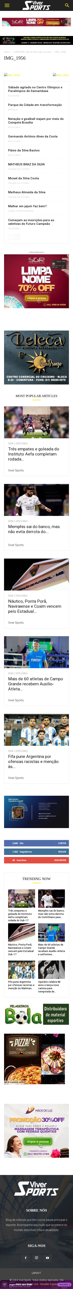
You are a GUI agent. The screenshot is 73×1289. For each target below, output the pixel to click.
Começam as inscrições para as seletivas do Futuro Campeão (31, 222)
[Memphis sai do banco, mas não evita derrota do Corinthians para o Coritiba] (36, 500)
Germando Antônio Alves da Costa (33, 136)
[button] (6, 5)
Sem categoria (18, 443)
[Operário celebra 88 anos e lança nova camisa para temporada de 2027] (51, 969)
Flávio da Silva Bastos (24, 150)
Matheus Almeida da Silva (26, 192)
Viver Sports (16, 470)
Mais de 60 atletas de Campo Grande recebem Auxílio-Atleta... (35, 683)
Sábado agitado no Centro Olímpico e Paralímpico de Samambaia (35, 89)
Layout (36, 1273)
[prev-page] (10, 237)
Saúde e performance (21, 211)
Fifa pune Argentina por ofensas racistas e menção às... (33, 761)
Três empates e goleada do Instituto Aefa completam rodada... (33, 454)
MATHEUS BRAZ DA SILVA (26, 164)
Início (7, 52)
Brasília (13, 110)
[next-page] (17, 237)
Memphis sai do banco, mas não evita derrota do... (34, 529)
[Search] (67, 5)
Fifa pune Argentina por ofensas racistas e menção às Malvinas (21, 985)
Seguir (62, 851)
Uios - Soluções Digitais (46, 1284)
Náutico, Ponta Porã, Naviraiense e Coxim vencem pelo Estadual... (34, 606)
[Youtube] (47, 1258)
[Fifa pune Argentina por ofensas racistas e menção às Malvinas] (36, 730)
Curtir (62, 843)
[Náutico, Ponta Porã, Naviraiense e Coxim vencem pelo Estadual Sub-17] (36, 575)
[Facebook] (25, 1258)
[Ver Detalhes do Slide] (36, 358)
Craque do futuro (18, 169)
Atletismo (14, 96)
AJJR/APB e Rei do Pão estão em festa (32, 52)
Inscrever (60, 860)
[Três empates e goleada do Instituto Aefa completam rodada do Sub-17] (36, 422)
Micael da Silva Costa (23, 178)
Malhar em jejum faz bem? (27, 206)
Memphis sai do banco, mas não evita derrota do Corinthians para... (51, 914)
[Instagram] (36, 1258)
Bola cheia (14, 127)
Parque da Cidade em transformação (35, 105)
